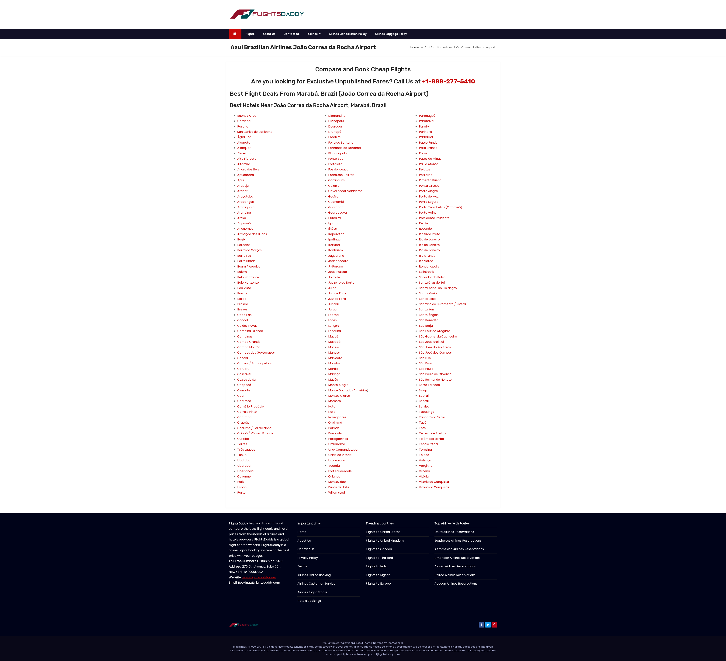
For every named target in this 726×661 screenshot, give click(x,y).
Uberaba (244, 465)
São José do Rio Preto (435, 347)
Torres (242, 444)
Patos (423, 153)
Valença (425, 460)
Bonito (242, 293)
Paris (240, 482)
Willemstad (336, 492)
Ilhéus (332, 228)
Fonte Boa (335, 158)
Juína (332, 288)
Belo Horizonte (248, 277)
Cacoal (242, 320)
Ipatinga (334, 239)
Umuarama (336, 444)
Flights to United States (383, 532)
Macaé (333, 336)
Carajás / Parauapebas (254, 363)
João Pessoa (337, 272)
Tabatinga (426, 412)
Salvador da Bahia (432, 277)
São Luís (425, 358)
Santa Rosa (427, 299)
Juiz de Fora (337, 293)
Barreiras (244, 256)
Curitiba (243, 439)
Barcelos (243, 245)
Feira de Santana (340, 142)
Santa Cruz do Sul (432, 282)
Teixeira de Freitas (432, 433)
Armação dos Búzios (252, 234)
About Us (269, 34)
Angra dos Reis (248, 169)
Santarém (426, 309)
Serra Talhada (429, 385)
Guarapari (335, 207)
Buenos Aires (246, 116)
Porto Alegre (428, 191)
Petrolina (425, 175)
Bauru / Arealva (248, 266)
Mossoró (334, 401)
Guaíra (333, 196)
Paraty (424, 126)
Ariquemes (245, 228)
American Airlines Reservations (457, 558)
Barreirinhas (246, 261)
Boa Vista (244, 288)
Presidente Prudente (434, 218)
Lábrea (333, 315)
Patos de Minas (430, 158)
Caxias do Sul (246, 379)
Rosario (242, 126)
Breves (242, 309)
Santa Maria (428, 293)
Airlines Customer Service (316, 583)
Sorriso (424, 406)
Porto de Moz (429, 196)
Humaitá (334, 218)
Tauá (422, 422)
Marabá (334, 363)
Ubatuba (243, 460)
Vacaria (334, 465)
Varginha (425, 465)
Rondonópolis (429, 266)
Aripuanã (244, 223)
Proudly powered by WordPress (342, 643)
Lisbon (242, 487)
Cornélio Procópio (250, 406)
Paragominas (338, 439)
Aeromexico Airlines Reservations (459, 549)
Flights (250, 34)
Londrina (334, 331)
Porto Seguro (428, 202)
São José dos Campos (435, 352)
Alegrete (243, 142)
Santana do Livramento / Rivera (442, 304)
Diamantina (336, 116)
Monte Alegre (338, 385)
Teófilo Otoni (428, 444)
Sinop (423, 390)
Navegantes (337, 417)
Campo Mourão (249, 347)
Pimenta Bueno (430, 180)
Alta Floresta (246, 158)
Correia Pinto (247, 412)
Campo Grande (249, 342)
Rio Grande (427, 256)
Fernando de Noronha (344, 148)
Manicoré (335, 358)
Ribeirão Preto (429, 234)
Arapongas (245, 202)
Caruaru (243, 369)
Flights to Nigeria (378, 575)
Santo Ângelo (429, 315)
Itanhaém (335, 250)
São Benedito (428, 320)
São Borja (426, 326)
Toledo (424, 455)
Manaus (334, 352)
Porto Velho (428, 212)
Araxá (241, 218)
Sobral (424, 395)
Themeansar (395, 643)
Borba (241, 299)
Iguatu (332, 223)
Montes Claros (339, 395)
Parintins (425, 132)
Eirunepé (334, 132)
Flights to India (376, 566)
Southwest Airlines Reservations (458, 540)
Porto (241, 492)
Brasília (242, 304)
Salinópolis (426, 272)
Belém (242, 272)
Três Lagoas (246, 449)
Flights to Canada (379, 549)
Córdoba (244, 121)
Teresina (425, 449)
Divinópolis (336, 121)
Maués (333, 379)
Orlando (334, 476)
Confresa (244, 401)
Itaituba (334, 245)
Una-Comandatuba (343, 449)
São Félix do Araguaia (434, 331)
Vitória (424, 476)
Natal (332, 406)
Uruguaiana (336, 460)
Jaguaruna (336, 256)
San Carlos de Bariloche (254, 132)
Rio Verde (426, 261)
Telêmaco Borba (431, 439)
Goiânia (333, 186)
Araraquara (245, 207)
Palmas (333, 428)
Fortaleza (335, 164)
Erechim (334, 137)
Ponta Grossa (429, 186)
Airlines (313, 34)
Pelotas (424, 169)
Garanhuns (336, 180)
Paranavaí (426, 121)
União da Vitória (339, 455)
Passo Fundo (428, 142)
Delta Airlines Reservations (454, 532)
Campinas (244, 336)
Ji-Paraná (335, 266)
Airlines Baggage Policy (391, 34)
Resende (425, 228)
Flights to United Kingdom (385, 540)
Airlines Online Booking (314, 575)
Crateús (243, 422)
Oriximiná (335, 422)
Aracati (242, 191)
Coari (241, 395)
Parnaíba (426, 137)
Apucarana (245, 175)
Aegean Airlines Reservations (455, 583)
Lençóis (333, 326)
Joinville (334, 277)
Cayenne (244, 476)
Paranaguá (427, 116)
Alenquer (244, 148)
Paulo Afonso (428, 164)
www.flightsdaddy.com (259, 577)
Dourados (335, 126)
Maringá (334, 374)
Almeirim (244, 153)
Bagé (241, 239)
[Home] (235, 34)
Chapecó (244, 385)
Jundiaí (333, 304)
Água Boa (244, 137)
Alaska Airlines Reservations (455, 566)
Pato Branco (428, 148)
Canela (242, 358)
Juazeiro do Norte (341, 282)
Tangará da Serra (432, 417)
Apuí (240, 180)
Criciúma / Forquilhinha (254, 428)
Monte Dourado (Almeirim (347, 390)
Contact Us (291, 34)
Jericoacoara (338, 261)
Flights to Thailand (379, 558)
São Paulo (426, 363)
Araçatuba (245, 196)
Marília (333, 369)
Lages (332, 320)
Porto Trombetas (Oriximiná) (440, 207)
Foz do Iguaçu (338, 169)
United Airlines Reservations (454, 575)
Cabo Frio (244, 315)
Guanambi (336, 202)
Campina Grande (250, 331)
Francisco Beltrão (341, 175)
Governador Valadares (345, 191)
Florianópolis (337, 153)
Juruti (332, 309)
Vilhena (424, 471)
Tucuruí (242, 455)
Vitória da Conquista (434, 482)
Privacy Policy (307, 558)
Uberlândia (245, 471)
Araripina (244, 212)
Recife (423, 223)
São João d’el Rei (431, 342)
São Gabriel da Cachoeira (438, 336)
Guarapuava (337, 212)
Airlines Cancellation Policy (348, 34)
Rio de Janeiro (429, 239)
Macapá (334, 342)
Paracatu (335, 433)
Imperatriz (336, 234)
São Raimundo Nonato (435, 379)
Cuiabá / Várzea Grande (255, 433)
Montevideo (337, 482)
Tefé (422, 428)
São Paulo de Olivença (435, 374)
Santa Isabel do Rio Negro (438, 288)
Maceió (333, 347)
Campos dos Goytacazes (256, 352)
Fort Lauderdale (340, 471)
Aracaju (243, 186)
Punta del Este (338, 487)
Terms (302, 566)
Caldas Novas (247, 326)
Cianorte (243, 390)
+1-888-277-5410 (448, 81)
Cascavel (244, 374)
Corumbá (244, 417)
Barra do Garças (249, 250)
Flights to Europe (378, 583)
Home (414, 47)
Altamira (243, 164)
